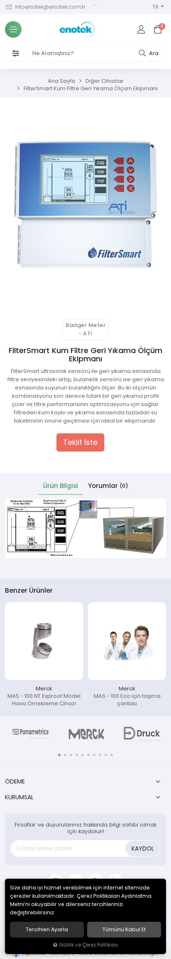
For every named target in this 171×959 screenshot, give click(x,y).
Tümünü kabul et (124, 929)
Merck (44, 688)
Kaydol (143, 848)
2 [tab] (65, 755)
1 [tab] (59, 755)
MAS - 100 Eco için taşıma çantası (127, 699)
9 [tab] (105, 755)
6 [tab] (88, 755)
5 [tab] (82, 755)
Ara (153, 53)
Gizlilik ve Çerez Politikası (88, 944)
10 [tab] (111, 755)
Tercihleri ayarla (47, 929)
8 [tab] (100, 755)
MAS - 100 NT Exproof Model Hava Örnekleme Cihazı (44, 699)
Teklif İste (80, 442)
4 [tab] (76, 755)
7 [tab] (94, 755)
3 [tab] (71, 755)
